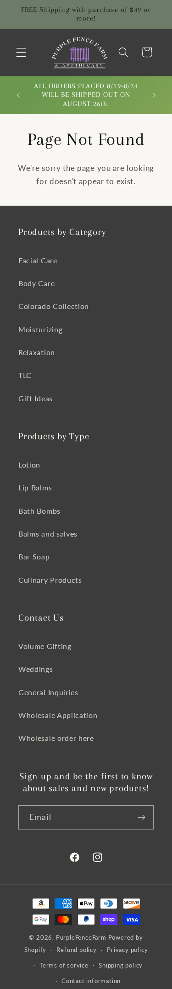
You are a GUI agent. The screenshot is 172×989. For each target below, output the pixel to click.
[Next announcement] (154, 95)
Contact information (91, 981)
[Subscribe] (141, 817)
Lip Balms (35, 487)
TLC (25, 375)
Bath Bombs (39, 510)
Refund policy (76, 949)
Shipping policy (121, 965)
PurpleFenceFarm (81, 937)
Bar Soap (34, 556)
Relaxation (36, 352)
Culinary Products (50, 579)
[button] (21, 52)
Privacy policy (127, 949)
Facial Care (37, 260)
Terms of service (64, 965)
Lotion (29, 464)
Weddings (35, 669)
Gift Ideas (35, 398)
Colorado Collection (53, 306)
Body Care (36, 283)
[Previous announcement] (18, 95)
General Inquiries (48, 692)
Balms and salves (48, 533)
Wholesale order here (56, 738)
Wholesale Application (58, 715)
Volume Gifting (45, 646)
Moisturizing (40, 329)
